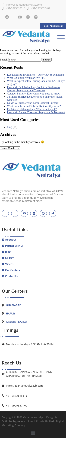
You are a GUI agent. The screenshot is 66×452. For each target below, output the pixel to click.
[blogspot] (33, 213)
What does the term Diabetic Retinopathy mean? (34, 106)
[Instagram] (28, 17)
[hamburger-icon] (61, 37)
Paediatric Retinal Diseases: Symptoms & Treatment (36, 112)
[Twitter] (14, 213)
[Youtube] (20, 17)
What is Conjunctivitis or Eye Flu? (26, 77)
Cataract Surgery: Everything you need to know (33, 93)
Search (4, 59)
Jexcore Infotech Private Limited (35, 421)
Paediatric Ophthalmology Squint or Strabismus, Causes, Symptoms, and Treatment (34, 89)
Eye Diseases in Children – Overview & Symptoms (35, 74)
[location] (52, 213)
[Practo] (36, 17)
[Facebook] (7, 17)
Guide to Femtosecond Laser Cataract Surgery (32, 102)
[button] (33, 433)
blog (9, 127)
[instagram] (43, 213)
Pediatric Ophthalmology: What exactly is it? (32, 109)
